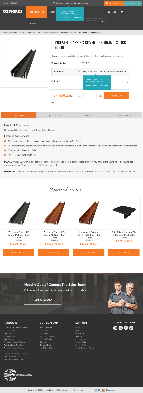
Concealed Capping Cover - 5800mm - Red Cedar (89, 235)
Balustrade (8, 333)
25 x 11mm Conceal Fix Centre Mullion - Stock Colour (19, 235)
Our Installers (45, 333)
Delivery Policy (81, 339)
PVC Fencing (9, 339)
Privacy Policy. (78, 390)
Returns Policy (81, 342)
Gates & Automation (12, 356)
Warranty (78, 336)
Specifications (54, 115)
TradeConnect (80, 330)
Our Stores (44, 330)
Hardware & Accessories (14, 359)
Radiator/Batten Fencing (13, 345)
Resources (79, 333)
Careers (43, 342)
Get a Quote (43, 299)
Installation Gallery (47, 348)
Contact (78, 327)
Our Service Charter (47, 336)
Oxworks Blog (45, 345)
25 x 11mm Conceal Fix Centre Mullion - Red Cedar (53, 235)
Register (109, 12)
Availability (88, 115)
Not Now (77, 17)
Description (19, 115)
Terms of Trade (46, 339)
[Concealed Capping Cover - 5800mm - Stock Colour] (24, 64)
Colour (54, 81)
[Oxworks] (12, 11)
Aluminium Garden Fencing (14, 342)
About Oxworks (46, 327)
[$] (123, 12)
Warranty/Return (124, 115)
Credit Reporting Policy (84, 348)
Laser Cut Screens (11, 351)
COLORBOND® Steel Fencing (15, 327)
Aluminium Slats (10, 336)
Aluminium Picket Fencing (14, 348)
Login (114, 12)
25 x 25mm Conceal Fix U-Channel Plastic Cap (124, 233)
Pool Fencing (9, 330)
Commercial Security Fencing (15, 354)
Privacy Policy (81, 345)
